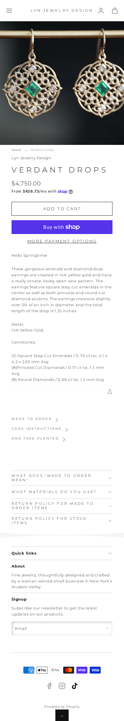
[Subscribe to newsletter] (107, 628)
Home (16, 150)
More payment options (62, 241)
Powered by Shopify (62, 707)
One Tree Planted (35, 438)
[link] (101, 11)
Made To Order (32, 419)
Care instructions (37, 429)
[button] (9, 11)
